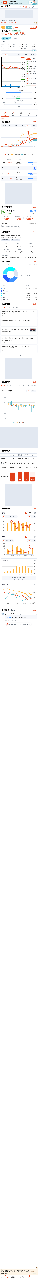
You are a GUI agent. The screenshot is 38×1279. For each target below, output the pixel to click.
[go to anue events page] (29, 7)
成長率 (29, 513)
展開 (35, 50)
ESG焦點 (34, 22)
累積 (33, 391)
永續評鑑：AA (16, 30)
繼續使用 (33, 1272)
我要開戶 (17, 27)
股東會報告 (15, 240)
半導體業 (9, 27)
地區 (2, 264)
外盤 (35, 87)
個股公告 (11, 307)
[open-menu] (2, 6)
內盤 (26, 87)
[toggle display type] (35, 513)
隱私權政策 (4, 1273)
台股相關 (18, 307)
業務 (7, 264)
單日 (29, 391)
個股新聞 (4, 307)
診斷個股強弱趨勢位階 (9, 22)
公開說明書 (5, 240)
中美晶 (13, 20)
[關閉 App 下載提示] (2, 2)
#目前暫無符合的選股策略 (10, 226)
